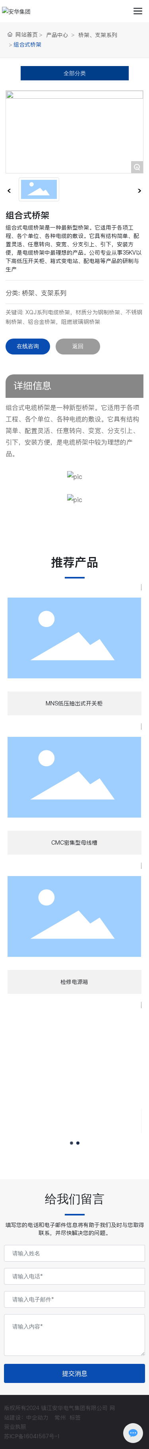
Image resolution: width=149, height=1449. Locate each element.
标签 (75, 1418)
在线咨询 (28, 346)
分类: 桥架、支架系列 (36, 292)
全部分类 (75, 73)
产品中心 (57, 35)
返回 (77, 346)
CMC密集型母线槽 (74, 843)
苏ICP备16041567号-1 (32, 1436)
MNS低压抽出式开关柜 (74, 703)
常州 (60, 1418)
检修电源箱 (74, 982)
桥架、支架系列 (97, 35)
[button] (71, 1143)
